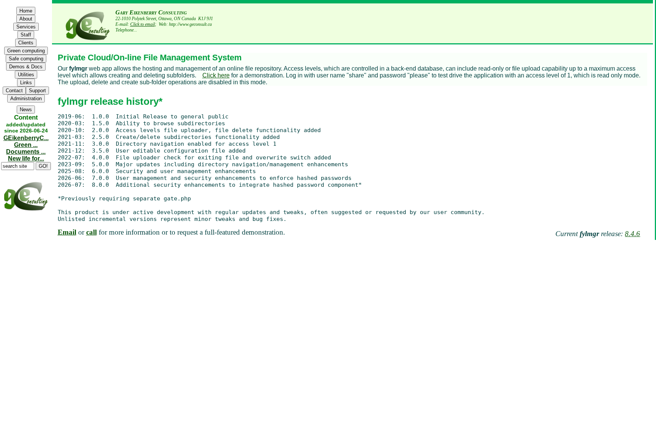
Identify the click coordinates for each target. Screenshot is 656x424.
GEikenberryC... (26, 138)
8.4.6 (632, 234)
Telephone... (126, 30)
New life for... (26, 158)
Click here (216, 75)
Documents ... (26, 151)
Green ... (26, 145)
